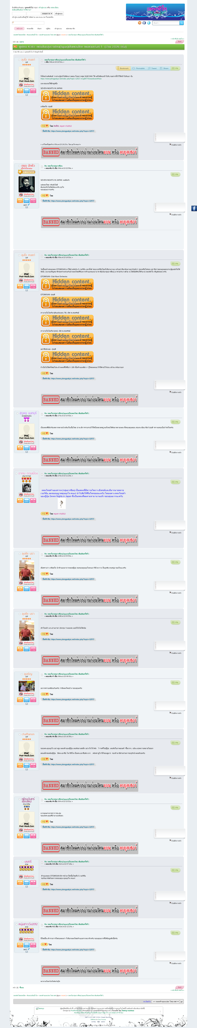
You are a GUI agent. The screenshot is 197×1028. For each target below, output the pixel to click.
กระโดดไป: (147, 1002)
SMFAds (93, 1019)
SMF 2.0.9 (88, 1017)
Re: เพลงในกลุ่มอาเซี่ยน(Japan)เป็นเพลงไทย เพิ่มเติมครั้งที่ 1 (66, 255)
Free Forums (102, 1019)
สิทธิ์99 (56, 126)
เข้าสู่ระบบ (43, 8)
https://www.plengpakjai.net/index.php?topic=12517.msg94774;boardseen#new (71, 79)
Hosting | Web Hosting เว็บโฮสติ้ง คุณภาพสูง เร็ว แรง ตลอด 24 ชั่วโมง (98, 1013)
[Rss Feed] (139, 23)
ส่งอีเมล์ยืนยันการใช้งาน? (21, 10)
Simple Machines (106, 1017)
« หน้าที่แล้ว (175, 39)
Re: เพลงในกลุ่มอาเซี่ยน (53, 166)
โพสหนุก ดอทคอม (128, 1011)
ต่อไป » (181, 39)
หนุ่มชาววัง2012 (66, 126)
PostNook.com (76, 1011)
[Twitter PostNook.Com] (149, 23)
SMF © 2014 (96, 1017)
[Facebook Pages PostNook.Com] (144, 23)
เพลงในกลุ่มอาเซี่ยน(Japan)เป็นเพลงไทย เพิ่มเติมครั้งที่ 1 (65, 60)
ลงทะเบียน (54, 8)
